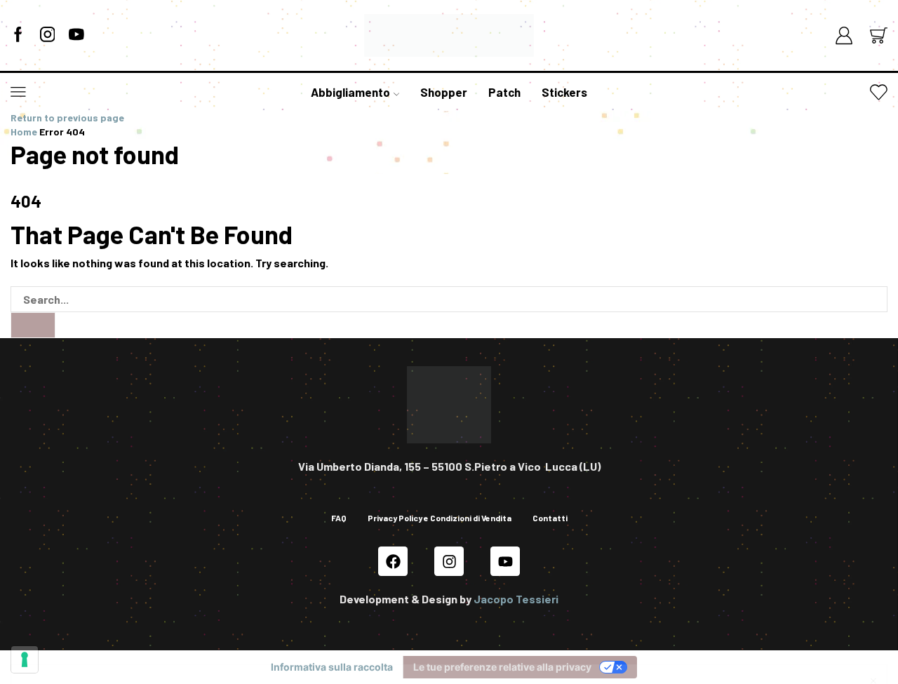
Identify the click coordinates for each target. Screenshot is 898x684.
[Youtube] (505, 561)
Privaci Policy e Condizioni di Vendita (376, 639)
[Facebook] (18, 35)
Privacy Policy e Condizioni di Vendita (439, 518)
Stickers (564, 92)
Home (24, 132)
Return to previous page (67, 117)
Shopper (443, 92)
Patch (504, 92)
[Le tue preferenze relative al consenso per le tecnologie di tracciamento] (24, 659)
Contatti (550, 518)
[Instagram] (47, 35)
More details (833, 625)
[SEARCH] (33, 325)
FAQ (339, 518)
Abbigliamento (350, 92)
